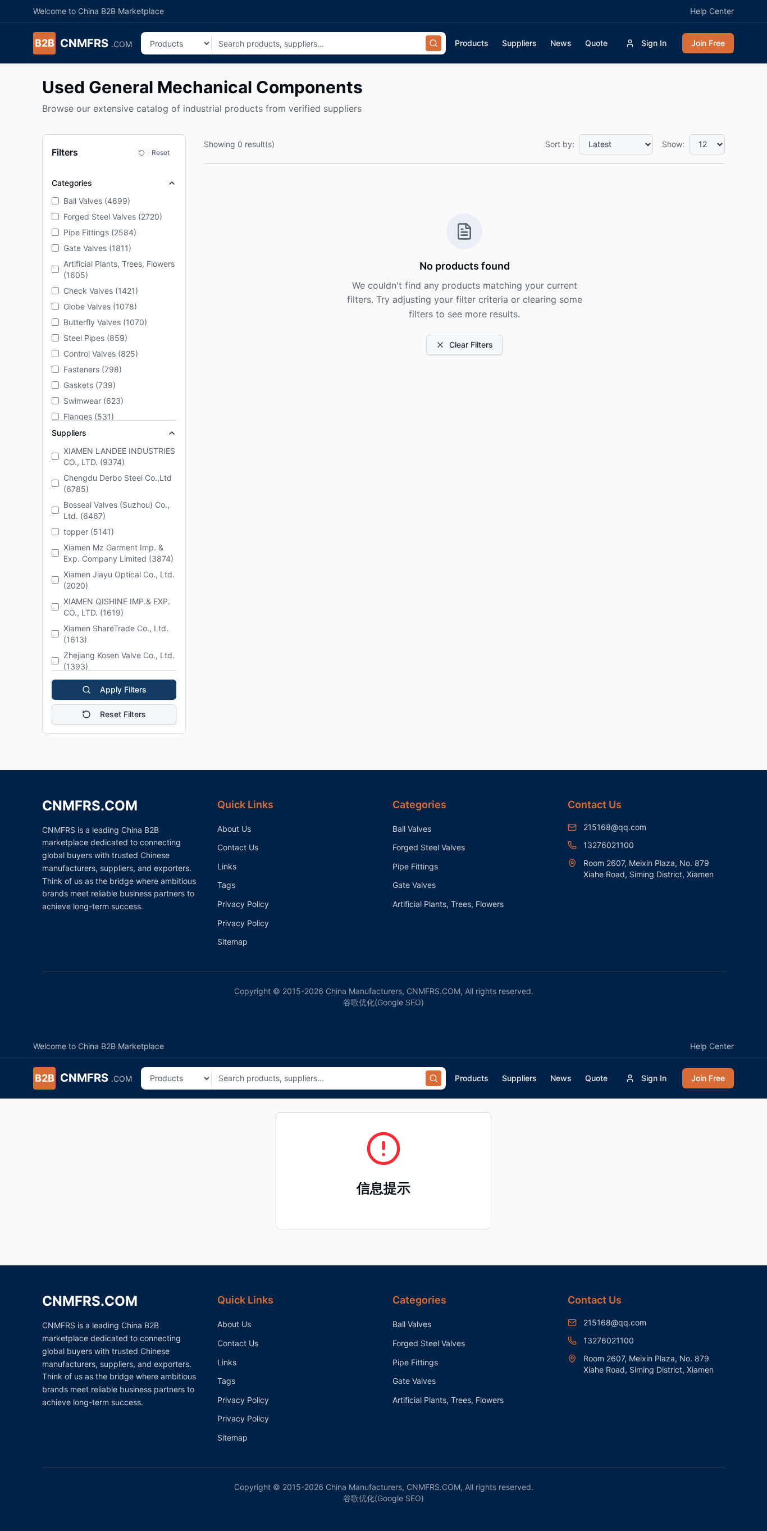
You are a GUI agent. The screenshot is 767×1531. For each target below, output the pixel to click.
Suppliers (519, 43)
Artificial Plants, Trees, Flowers (448, 904)
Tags (226, 885)
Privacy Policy (243, 904)
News (561, 43)
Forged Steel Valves (428, 847)
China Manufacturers (364, 991)
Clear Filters (471, 344)
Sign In (653, 43)
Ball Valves (411, 828)
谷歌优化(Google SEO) (383, 1002)
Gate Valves (414, 885)
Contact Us (237, 847)
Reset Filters (123, 714)
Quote (596, 43)
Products (471, 43)
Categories (72, 183)
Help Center (712, 11)
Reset (161, 152)
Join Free (708, 43)
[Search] (433, 43)
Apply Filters (123, 689)
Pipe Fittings (415, 866)
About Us (234, 828)
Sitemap (232, 941)
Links (226, 866)
